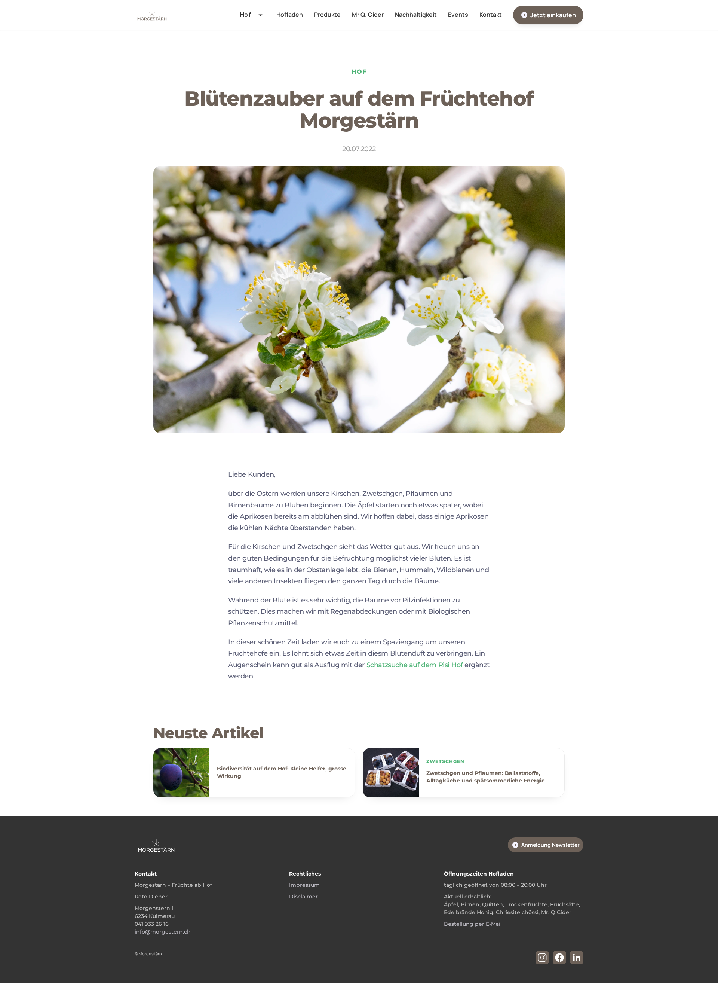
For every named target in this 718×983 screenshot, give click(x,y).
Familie (242, 48)
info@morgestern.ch (163, 931)
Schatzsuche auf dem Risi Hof (415, 665)
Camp (240, 64)
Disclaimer (303, 896)
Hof (237, 33)
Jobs (239, 94)
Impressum (304, 885)
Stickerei (245, 79)
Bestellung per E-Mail (473, 924)
